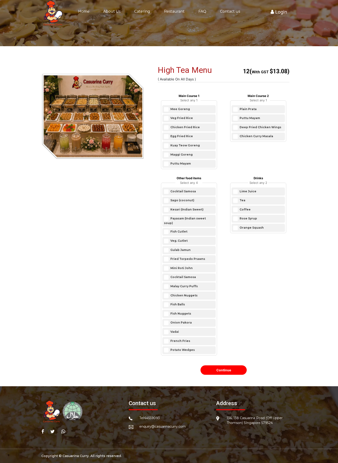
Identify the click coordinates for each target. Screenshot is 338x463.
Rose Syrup (248, 218)
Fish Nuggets (180, 313)
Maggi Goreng (181, 154)
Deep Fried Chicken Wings (260, 127)
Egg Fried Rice (181, 136)
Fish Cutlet (178, 231)
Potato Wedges (182, 350)
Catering (142, 11)
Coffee (245, 209)
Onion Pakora (181, 322)
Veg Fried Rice (181, 118)
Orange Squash (251, 227)
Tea (242, 200)
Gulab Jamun (180, 250)
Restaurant (174, 11)
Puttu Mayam (180, 163)
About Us (111, 11)
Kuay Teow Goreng (185, 145)
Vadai (174, 331)
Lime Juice (247, 191)
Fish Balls (177, 304)
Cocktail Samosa (183, 191)
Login (280, 12)
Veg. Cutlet (179, 240)
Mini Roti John (181, 268)
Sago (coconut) (182, 200)
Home (83, 11)
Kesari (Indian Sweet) (186, 209)
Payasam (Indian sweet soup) (185, 221)
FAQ (202, 11)
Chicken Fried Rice (185, 127)
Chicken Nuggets (184, 295)
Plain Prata (248, 109)
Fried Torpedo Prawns (187, 259)
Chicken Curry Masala (256, 136)
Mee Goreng (180, 109)
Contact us (230, 11)
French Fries (180, 341)
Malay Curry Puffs (184, 286)
